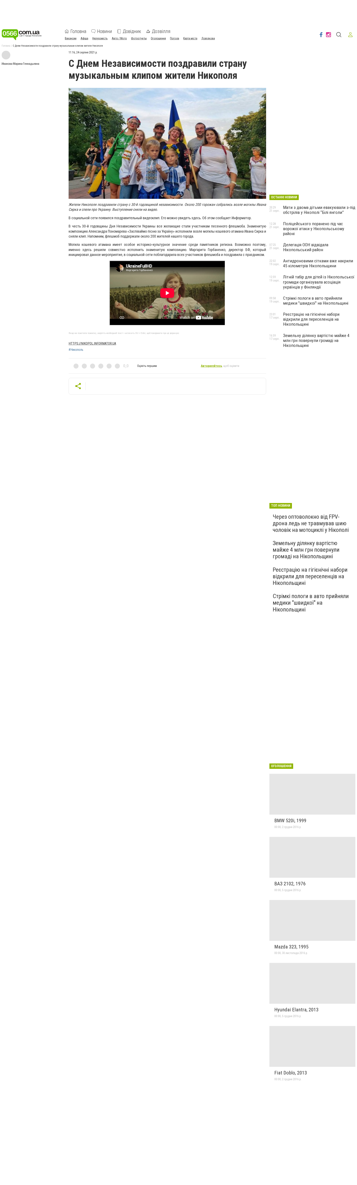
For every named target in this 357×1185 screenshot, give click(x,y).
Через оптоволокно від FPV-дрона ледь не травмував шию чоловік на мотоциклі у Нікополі (311, 523)
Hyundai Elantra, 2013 (296, 1010)
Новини (104, 31)
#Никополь (76, 350)
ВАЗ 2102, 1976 (290, 884)
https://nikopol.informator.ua (92, 343)
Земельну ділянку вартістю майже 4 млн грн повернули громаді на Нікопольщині (316, 340)
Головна (78, 31)
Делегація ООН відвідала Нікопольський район (305, 247)
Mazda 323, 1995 (291, 947)
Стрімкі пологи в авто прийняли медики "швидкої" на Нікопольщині (315, 301)
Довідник (132, 31)
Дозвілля (161, 31)
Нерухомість (100, 38)
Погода (174, 38)
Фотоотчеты (139, 38)
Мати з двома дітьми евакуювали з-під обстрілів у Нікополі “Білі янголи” (319, 210)
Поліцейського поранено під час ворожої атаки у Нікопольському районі (313, 228)
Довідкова (208, 38)
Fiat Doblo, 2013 (290, 1073)
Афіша (84, 38)
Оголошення (158, 38)
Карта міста (190, 38)
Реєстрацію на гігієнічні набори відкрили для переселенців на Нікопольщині (311, 319)
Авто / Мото (119, 38)
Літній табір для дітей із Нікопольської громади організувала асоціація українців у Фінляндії (318, 281)
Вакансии (70, 38)
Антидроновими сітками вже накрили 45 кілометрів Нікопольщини (318, 263)
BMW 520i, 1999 (290, 820)
